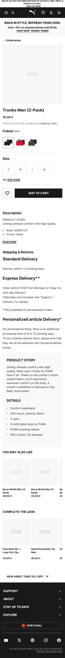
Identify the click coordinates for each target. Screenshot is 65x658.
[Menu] (6, 12)
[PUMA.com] (32, 12)
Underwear (13, 40)
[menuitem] (6, 640)
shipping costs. (48, 123)
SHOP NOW (23, 30)
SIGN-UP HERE (33, 6)
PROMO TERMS (39, 30)
